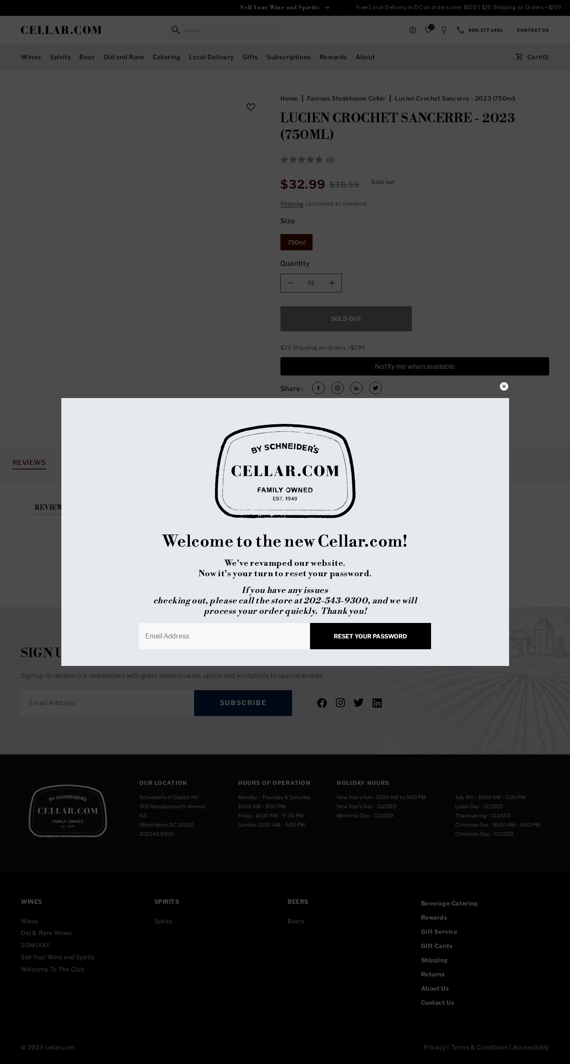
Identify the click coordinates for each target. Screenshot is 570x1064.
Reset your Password (370, 636)
